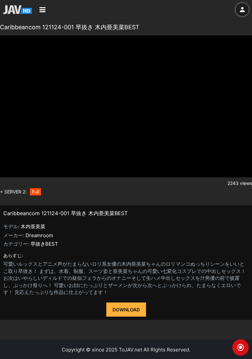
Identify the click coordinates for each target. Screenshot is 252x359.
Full (35, 191)
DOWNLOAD (126, 309)
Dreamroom (39, 235)
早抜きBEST (44, 244)
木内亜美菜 (33, 226)
